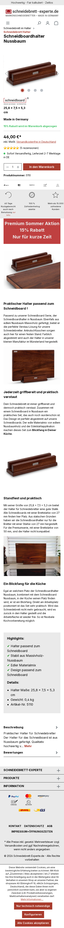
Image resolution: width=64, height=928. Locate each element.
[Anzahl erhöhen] (18, 167)
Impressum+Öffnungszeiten (32, 831)
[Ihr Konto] (47, 23)
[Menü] (8, 23)
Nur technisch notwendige (33, 905)
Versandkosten (13, 845)
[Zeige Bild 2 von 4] (28, 90)
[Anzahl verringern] (7, 167)
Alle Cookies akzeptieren (33, 922)
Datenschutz (34, 826)
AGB (49, 826)
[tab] (31, 736)
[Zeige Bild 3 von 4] (35, 90)
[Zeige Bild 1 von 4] (22, 90)
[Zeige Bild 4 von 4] (41, 90)
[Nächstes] (57, 73)
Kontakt (15, 826)
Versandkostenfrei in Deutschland (36, 141)
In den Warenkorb (41, 167)
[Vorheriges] (6, 73)
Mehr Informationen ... (32, 899)
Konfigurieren (33, 914)
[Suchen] (39, 23)
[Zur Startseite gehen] (32, 13)
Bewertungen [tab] (13, 752)
